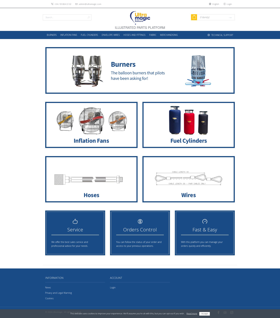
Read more (192, 313)
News (48, 287)
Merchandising (169, 34)
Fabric (152, 34)
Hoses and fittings (134, 34)
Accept (204, 313)
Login (113, 287)
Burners (52, 34)
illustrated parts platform (140, 25)
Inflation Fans (68, 34)
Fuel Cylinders (89, 34)
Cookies (49, 298)
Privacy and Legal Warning (58, 292)
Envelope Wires (111, 34)
